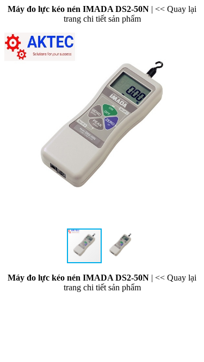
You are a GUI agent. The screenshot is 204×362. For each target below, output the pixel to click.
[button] (190, 130)
